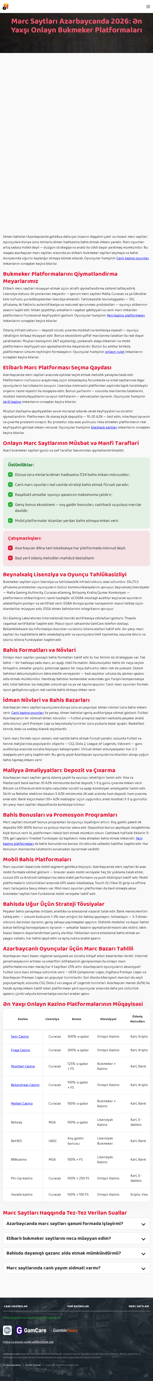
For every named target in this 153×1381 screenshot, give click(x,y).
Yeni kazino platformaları (126, 315)
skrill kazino (12, 402)
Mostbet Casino (23, 1066)
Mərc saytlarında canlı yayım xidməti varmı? (53, 1268)
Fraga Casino (20, 1050)
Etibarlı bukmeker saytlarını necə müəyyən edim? (58, 1238)
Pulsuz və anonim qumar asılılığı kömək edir (28, 1342)
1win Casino (20, 1036)
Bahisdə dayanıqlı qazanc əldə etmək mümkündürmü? (63, 1253)
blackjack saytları (104, 427)
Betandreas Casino (25, 1085)
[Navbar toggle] (148, 6)
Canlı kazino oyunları (133, 258)
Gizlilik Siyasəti (33, 1365)
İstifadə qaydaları (12, 1365)
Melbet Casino (22, 1103)
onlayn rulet (115, 352)
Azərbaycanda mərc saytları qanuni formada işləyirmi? (64, 1223)
